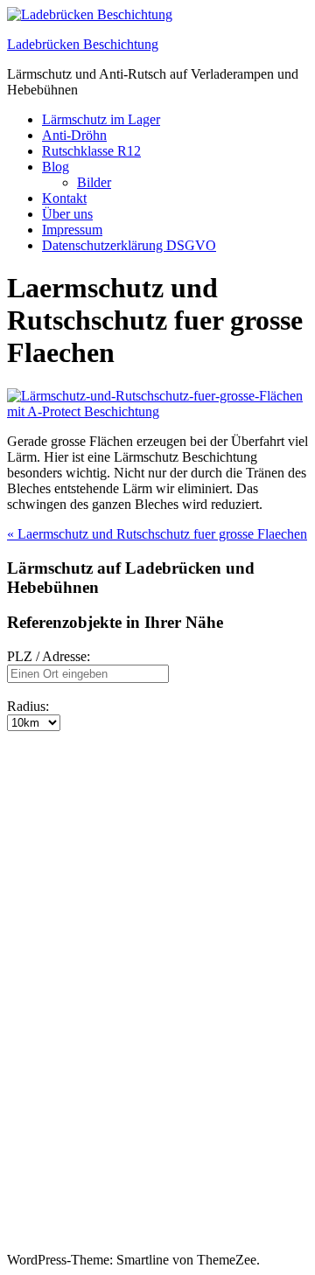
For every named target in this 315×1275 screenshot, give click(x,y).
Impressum (72, 229)
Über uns (67, 213)
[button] (24, 762)
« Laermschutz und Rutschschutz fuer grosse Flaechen (157, 533)
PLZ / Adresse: (48, 656)
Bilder (94, 182)
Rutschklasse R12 (91, 150)
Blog (55, 166)
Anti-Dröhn (74, 135)
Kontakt (64, 198)
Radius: (28, 706)
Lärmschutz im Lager (101, 119)
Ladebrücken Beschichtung (82, 44)
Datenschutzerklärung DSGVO (129, 245)
